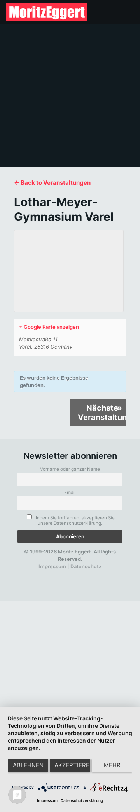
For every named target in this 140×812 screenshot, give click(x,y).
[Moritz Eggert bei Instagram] (67, 574)
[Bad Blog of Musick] (80, 574)
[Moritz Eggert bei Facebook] (27, 574)
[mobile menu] (129, 11)
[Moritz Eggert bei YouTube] (53, 574)
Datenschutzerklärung (82, 800)
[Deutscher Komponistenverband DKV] (93, 574)
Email (70, 492)
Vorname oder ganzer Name (70, 469)
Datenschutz (86, 566)
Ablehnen (28, 765)
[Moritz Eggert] (47, 11)
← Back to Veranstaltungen (52, 182)
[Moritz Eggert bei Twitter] (40, 574)
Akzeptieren (72, 765)
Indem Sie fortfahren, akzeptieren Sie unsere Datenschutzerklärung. (75, 520)
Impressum (52, 566)
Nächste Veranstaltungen (102, 412)
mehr (112, 765)
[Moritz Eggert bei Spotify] (107, 574)
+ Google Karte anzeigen (49, 327)
